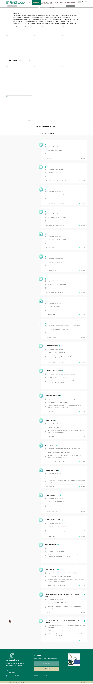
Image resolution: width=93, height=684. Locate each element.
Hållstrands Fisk (51, 346)
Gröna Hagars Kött (52, 495)
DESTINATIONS (36, 2)
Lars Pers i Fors (51, 569)
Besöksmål (45, 7)
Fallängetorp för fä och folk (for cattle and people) (62, 621)
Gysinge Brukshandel (53, 520)
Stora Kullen (50, 420)
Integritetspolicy (37, 672)
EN (79, 2)
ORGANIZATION (71, 2)
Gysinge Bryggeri (51, 470)
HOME (29, 2)
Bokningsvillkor (84, 682)
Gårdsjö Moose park (15, 60)
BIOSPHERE (63, 2)
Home (39, 7)
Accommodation (53, 2)
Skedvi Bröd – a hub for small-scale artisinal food (62, 595)
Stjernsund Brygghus (53, 371)
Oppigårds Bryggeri (52, 395)
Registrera (46, 669)
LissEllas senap (51, 545)
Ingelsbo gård (50, 445)
